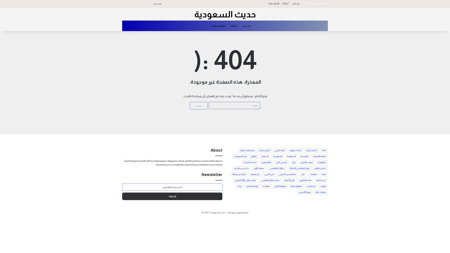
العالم (253, 156)
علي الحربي (269, 174)
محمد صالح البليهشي (270, 180)
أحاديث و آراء (311, 150)
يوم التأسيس (304, 192)
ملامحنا (266, 186)
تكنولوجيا (322, 162)
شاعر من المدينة (241, 168)
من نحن (295, 3)
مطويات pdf (296, 186)
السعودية (291, 156)
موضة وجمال (252, 186)
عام (303, 174)
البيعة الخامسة (319, 156)
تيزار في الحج (281, 162)
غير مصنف (254, 174)
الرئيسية (304, 156)
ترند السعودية (240, 156)
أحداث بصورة (295, 150)
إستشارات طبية (247, 150)
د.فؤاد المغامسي (277, 168)
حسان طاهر (320, 168)
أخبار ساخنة (264, 150)
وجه (239, 186)
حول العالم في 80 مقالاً (300, 168)
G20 (324, 150)
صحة (324, 174)
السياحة (264, 156)
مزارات (323, 186)
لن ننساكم (321, 180)
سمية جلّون (259, 168)
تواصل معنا (274, 3)
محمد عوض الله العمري (245, 180)
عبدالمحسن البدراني (288, 174)
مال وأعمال (289, 180)
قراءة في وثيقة (239, 174)
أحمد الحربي (280, 150)
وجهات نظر (320, 192)
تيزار (293, 162)
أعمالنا (286, 3)
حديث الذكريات (250, 162)
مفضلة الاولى (280, 186)
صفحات (313, 174)
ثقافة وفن (266, 162)
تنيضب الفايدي (306, 162)
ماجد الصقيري (305, 180)
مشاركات (311, 186)
